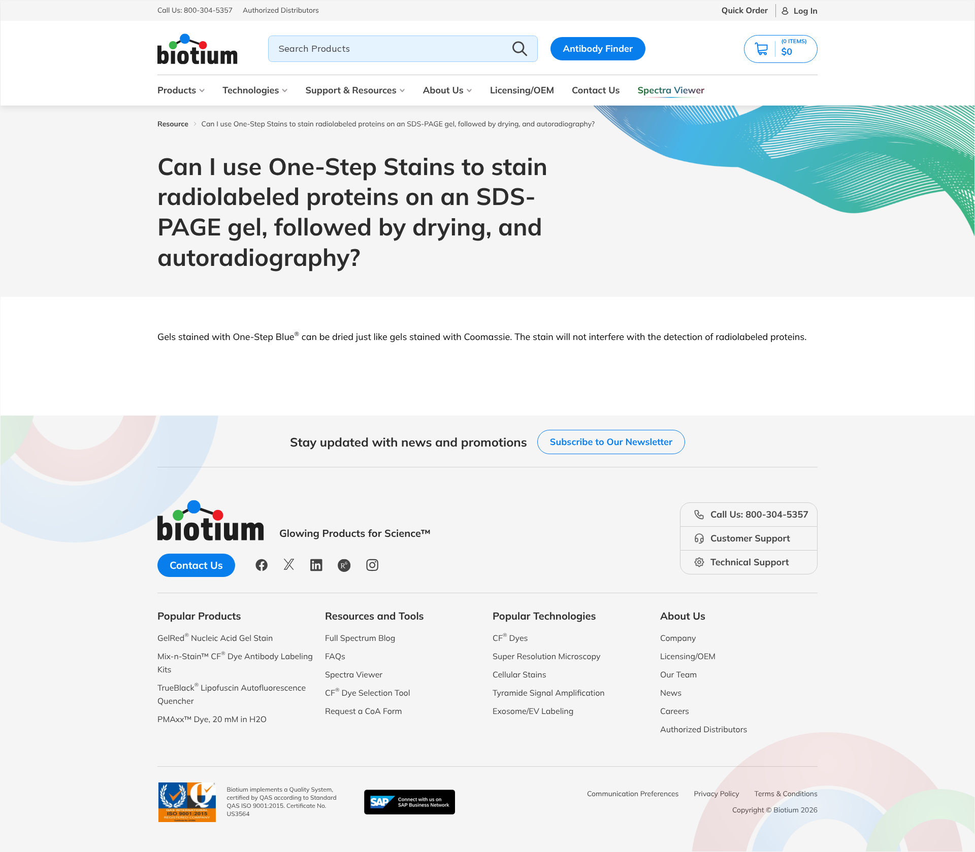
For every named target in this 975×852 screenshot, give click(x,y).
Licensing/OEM (522, 90)
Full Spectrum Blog (360, 638)
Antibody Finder (598, 48)
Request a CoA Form (363, 711)
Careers (674, 711)
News (670, 693)
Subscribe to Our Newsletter (611, 442)
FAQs (335, 656)
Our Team (678, 674)
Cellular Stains (519, 674)
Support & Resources (350, 90)
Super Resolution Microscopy (546, 656)
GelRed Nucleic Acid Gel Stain (215, 637)
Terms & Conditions (786, 793)
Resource (172, 123)
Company (678, 638)
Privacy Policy (716, 793)
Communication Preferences (633, 793)
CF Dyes (510, 637)
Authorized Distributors (703, 729)
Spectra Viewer (671, 90)
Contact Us (596, 90)
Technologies (250, 90)
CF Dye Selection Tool (367, 692)
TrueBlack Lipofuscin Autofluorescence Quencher (231, 693)
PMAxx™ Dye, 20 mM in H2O (212, 719)
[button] (781, 49)
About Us (443, 90)
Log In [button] (806, 11)
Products (176, 90)
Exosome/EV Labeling (533, 711)
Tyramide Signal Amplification (549, 693)
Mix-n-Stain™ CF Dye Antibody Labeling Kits (235, 662)
